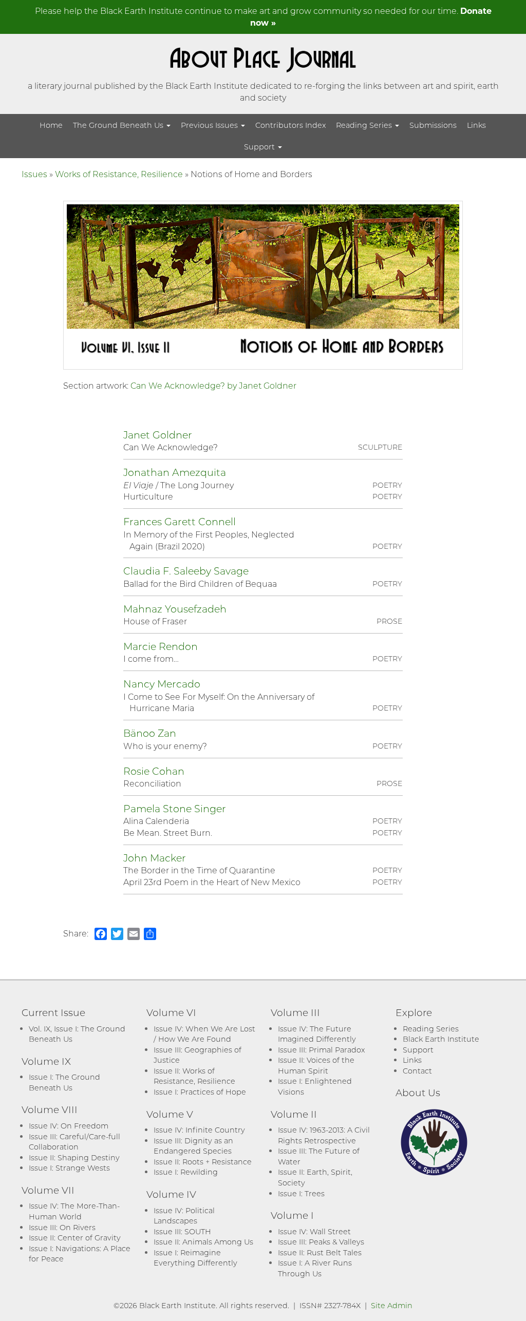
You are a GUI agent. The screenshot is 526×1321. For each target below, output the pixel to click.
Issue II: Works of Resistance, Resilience (194, 1076)
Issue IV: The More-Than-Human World (74, 1211)
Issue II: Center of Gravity (75, 1237)
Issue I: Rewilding (186, 1172)
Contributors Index (290, 125)
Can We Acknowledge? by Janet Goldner (213, 385)
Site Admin (391, 1305)
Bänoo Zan (149, 732)
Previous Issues (210, 125)
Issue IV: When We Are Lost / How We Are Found (204, 1034)
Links (476, 125)
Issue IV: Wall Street (314, 1231)
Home (51, 125)
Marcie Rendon (160, 646)
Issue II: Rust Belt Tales (320, 1252)
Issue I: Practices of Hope (200, 1092)
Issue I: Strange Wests (69, 1168)
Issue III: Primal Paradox (321, 1050)
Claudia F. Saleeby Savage (186, 570)
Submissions (433, 125)
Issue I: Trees (301, 1193)
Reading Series (365, 125)
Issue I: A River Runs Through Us (315, 1268)
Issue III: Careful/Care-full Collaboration (74, 1142)
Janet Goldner (157, 434)
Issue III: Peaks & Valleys (321, 1242)
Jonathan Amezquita (174, 472)
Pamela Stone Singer (174, 808)
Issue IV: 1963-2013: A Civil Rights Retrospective (324, 1135)
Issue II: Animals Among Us (203, 1242)
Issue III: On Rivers (62, 1227)
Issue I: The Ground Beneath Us (64, 1082)
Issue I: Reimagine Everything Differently (195, 1258)
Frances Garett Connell (179, 521)
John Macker (154, 857)
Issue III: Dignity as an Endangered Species (193, 1146)
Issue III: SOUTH (182, 1231)
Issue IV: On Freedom (68, 1126)
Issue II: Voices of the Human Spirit (316, 1065)
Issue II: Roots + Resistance (203, 1161)
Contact (417, 1071)
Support (260, 146)
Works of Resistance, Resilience (119, 173)
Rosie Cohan (153, 770)
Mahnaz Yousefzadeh (175, 608)
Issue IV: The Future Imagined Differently (317, 1034)
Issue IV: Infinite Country (199, 1130)
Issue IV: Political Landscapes (184, 1215)
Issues (34, 173)
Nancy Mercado (161, 683)
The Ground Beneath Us (119, 125)
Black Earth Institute (441, 1039)
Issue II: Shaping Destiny (74, 1157)
